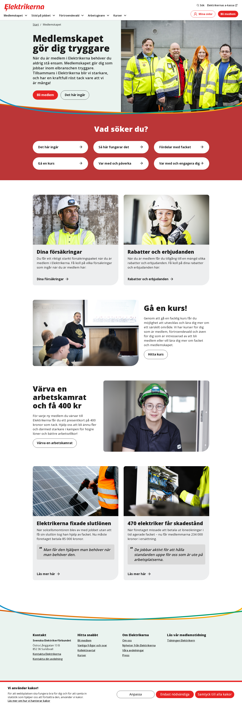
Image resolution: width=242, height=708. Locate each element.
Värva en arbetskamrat (55, 443)
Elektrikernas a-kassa (220, 5)
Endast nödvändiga (174, 694)
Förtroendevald (69, 15)
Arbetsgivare (96, 15)
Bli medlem (228, 14)
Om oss (127, 640)
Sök (202, 5)
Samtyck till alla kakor (215, 694)
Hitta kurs (156, 354)
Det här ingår (75, 95)
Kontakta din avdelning (48, 659)
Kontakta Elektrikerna (47, 654)
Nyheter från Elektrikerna (139, 645)
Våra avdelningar (133, 650)
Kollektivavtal (86, 650)
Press (125, 655)
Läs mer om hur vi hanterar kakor (29, 701)
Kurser (117, 15)
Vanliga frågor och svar (92, 645)
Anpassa (135, 694)
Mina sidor (206, 14)
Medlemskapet (13, 15)
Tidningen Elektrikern (181, 640)
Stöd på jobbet (41, 15)
